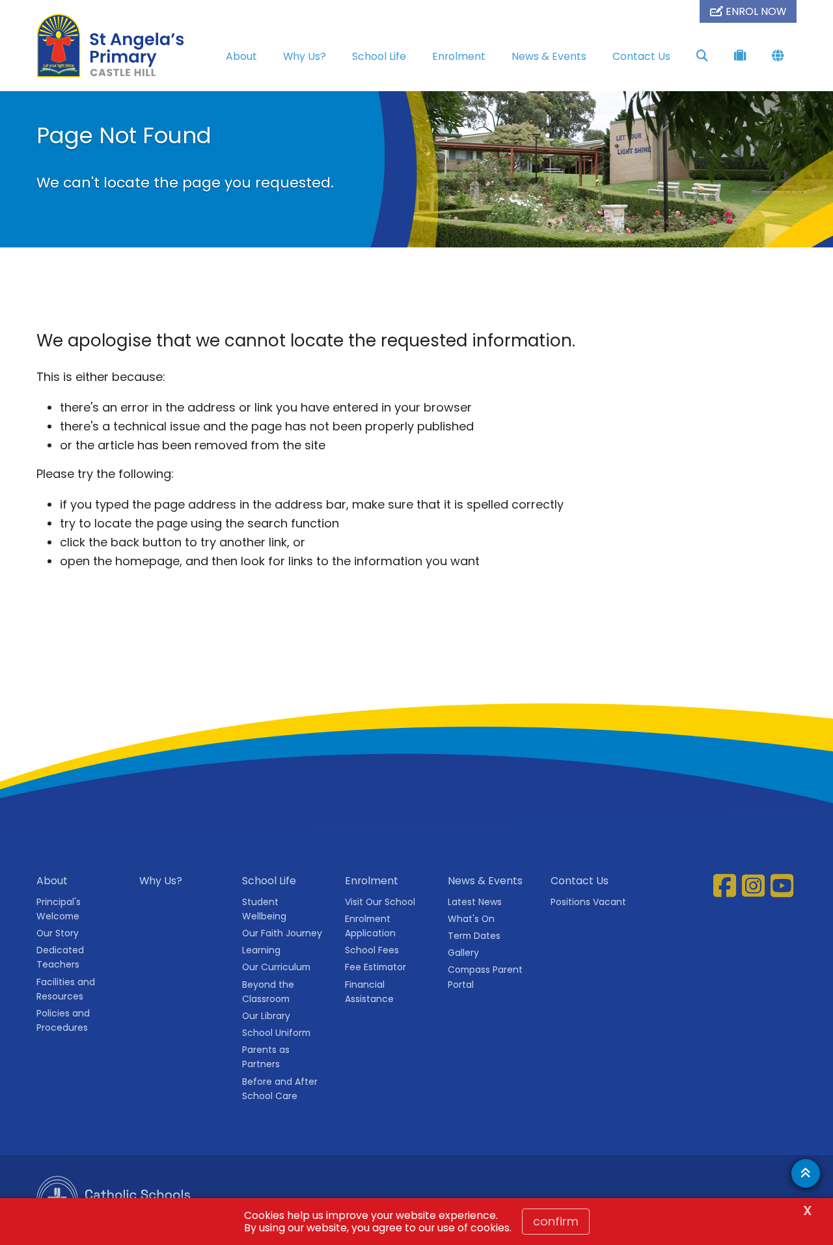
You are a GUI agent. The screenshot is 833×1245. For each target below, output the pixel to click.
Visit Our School (380, 901)
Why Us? (304, 56)
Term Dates (474, 935)
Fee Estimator (375, 966)
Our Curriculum (276, 966)
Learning (261, 950)
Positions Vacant (588, 901)
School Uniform (276, 1032)
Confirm (556, 1221)
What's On (471, 918)
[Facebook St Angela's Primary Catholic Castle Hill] (726, 886)
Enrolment (458, 56)
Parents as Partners (266, 1056)
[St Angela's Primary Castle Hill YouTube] (784, 886)
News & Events (549, 56)
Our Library (266, 1015)
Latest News (475, 901)
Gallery (463, 952)
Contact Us (641, 56)
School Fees (372, 950)
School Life (379, 56)
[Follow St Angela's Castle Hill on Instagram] (755, 886)
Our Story (57, 933)
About (241, 56)
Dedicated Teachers (60, 957)
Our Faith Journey (282, 933)
